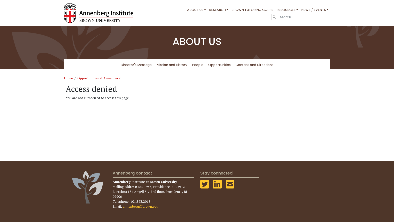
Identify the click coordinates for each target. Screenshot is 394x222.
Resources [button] (286, 9)
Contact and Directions (254, 64)
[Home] (100, 13)
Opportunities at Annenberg (98, 78)
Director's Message (136, 64)
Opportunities (219, 64)
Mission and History (172, 64)
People (197, 64)
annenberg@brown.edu (140, 206)
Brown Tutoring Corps (252, 9)
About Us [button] (195, 9)
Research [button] (217, 9)
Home (68, 78)
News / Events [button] (313, 9)
